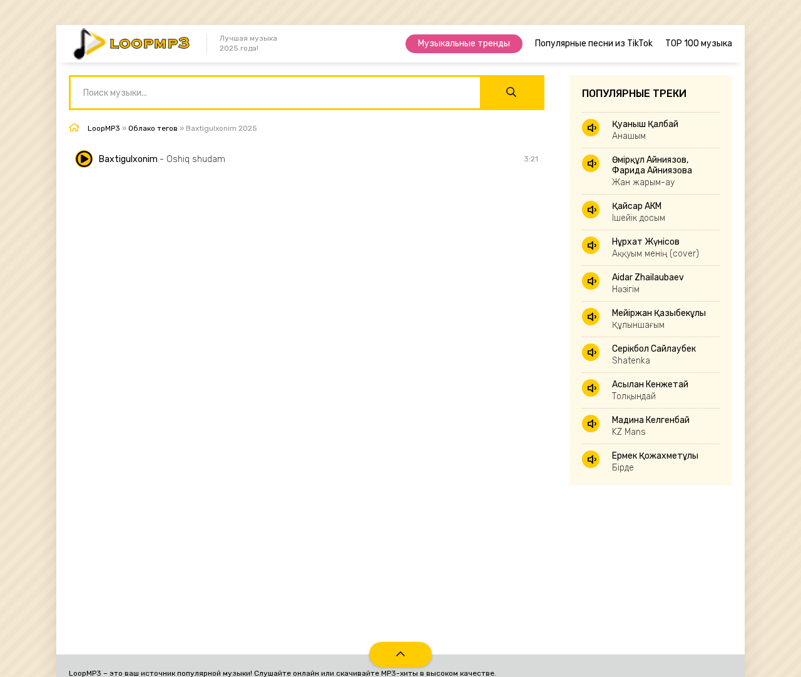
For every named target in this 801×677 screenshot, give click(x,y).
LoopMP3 (104, 128)
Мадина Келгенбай (651, 426)
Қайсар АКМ (638, 212)
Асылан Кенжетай (650, 390)
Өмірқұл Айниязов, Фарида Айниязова (652, 171)
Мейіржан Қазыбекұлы (659, 319)
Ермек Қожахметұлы (655, 461)
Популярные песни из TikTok (594, 43)
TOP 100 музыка (698, 43)
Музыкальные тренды (464, 43)
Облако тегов (153, 128)
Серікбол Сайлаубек (654, 355)
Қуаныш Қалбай (645, 130)
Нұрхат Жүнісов (655, 248)
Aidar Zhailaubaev (648, 283)
